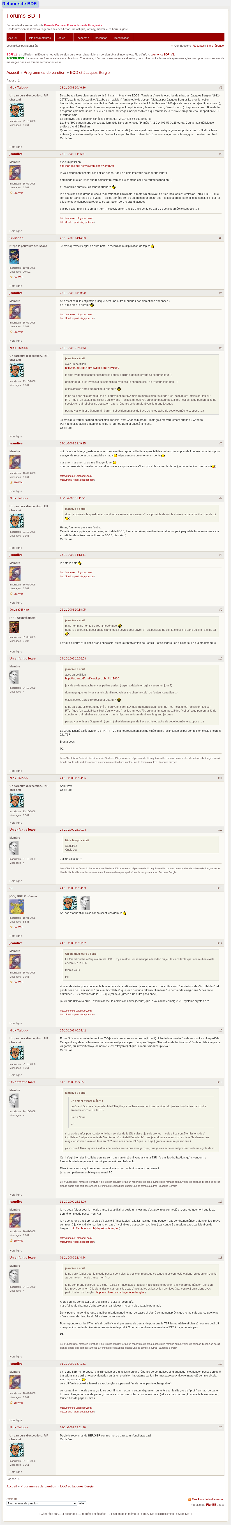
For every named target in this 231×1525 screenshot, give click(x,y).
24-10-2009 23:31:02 (73, 943)
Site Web (18, 193)
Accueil (12, 37)
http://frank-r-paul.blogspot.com (77, 222)
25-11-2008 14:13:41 (73, 554)
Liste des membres (39, 37)
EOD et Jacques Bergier (90, 72)
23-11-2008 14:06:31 (73, 153)
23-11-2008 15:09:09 (73, 292)
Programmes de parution (44, 72)
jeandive (16, 154)
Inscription (101, 37)
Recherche (82, 37)
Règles (60, 37)
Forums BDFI (23, 15)
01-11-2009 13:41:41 (73, 1363)
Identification (121, 37)
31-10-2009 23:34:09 (73, 1201)
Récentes (199, 45)
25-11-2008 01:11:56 (72, 498)
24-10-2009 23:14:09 (73, 888)
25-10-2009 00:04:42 (73, 1030)
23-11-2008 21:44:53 (73, 347)
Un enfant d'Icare (22, 658)
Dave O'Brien (19, 609)
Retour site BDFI (20, 3)
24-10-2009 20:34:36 (73, 778)
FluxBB (211, 1504)
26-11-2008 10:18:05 (73, 609)
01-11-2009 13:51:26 (73, 1427)
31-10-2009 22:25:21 (73, 1082)
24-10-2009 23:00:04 (73, 829)
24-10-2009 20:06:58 (73, 658)
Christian (16, 238)
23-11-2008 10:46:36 (73, 87)
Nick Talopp (18, 87)
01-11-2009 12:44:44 (73, 1257)
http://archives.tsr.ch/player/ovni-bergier (95, 1228)
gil (11, 888)
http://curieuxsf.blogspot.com (76, 218)
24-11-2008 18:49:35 (73, 443)
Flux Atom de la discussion (208, 1499)
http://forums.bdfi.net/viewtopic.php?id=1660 (87, 165)
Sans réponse (215, 45)
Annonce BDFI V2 (163, 54)
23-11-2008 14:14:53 (73, 238)
